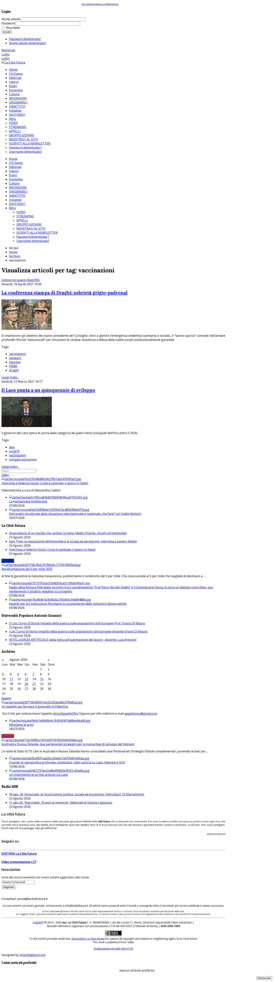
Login (5, 54)
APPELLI (22, 220)
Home (13, 159)
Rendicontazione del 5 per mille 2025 (26, 569)
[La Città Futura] (13, 62)
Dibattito (7, 736)
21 (34, 684)
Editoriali (15, 167)
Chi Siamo (16, 163)
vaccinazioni (17, 354)
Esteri (13, 175)
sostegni (15, 358)
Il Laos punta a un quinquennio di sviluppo (48, 390)
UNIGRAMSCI (18, 192)
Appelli (6, 698)
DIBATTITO (17, 196)
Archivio (14, 256)
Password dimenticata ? (32, 237)
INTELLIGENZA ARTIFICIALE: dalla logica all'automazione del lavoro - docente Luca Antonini (72, 640)
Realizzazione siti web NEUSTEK (113, 948)
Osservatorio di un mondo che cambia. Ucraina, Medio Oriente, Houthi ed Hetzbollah (68, 533)
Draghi (14, 370)
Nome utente (10, 19)
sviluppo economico (23, 459)
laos (12, 447)
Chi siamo (86, 4)
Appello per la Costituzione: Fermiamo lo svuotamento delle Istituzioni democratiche (67, 604)
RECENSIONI (18, 187)
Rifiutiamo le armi (21, 725)
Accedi (6, 32)
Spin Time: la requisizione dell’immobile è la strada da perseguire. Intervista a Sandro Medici (73, 541)
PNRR (13, 366)
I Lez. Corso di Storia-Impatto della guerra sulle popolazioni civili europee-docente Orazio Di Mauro (78, 631)
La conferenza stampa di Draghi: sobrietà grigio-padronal (64, 293)
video (5, 475)
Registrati (8, 50)
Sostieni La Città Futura (105, 4)
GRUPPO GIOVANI (29, 224)
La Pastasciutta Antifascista (28, 501)
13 (26, 679)
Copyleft (38, 922)
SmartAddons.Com (32, 955)
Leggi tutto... (10, 377)
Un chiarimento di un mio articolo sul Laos (38, 775)
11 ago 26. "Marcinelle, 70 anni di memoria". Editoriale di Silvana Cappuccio (60, 802)
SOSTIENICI (17, 204)
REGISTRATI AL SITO (30, 228)
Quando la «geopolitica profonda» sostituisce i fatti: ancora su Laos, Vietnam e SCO (67, 762)
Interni (13, 171)
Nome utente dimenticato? (27, 43)
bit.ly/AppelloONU (65, 714)
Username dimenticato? (32, 241)
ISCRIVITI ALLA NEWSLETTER (37, 233)
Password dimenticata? (25, 39)
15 (41, 679)
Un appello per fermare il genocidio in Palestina (34, 706)
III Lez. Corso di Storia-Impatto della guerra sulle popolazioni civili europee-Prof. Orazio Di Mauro (77, 623)
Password (8, 23)
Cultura (14, 183)
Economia (16, 179)
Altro (12, 208)
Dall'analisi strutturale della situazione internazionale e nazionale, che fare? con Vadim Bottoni (75, 514)
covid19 (14, 451)
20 (26, 684)
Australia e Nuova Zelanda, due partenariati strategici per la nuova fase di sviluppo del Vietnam (67, 744)
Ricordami (13, 28)
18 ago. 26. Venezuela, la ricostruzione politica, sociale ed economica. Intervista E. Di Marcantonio (76, 794)
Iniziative (15, 200)
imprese (14, 362)
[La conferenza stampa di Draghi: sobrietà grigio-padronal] (26, 328)
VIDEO (20, 212)
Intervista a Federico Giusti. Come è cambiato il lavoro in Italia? (44, 483)
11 (11, 679)
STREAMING (25, 216)
